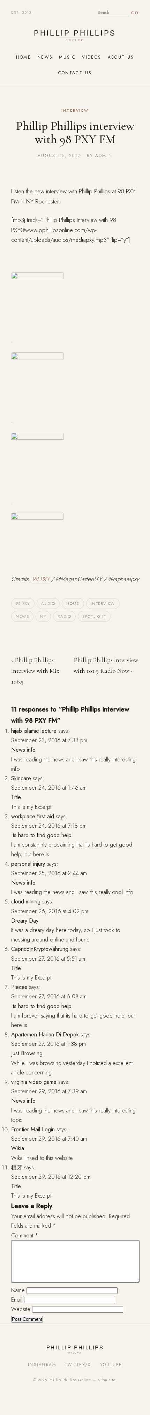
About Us (121, 57)
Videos (91, 57)
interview (103, 603)
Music (67, 57)
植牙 (16, 1167)
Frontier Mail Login (33, 1129)
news (22, 616)
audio (48, 603)
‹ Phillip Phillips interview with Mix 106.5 (35, 671)
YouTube (111, 1365)
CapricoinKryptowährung (39, 949)
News (45, 57)
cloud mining (25, 902)
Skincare (21, 778)
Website (20, 1309)
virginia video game (34, 1082)
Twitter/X (78, 1365)
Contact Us (75, 73)
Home (23, 57)
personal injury (28, 864)
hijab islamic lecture (34, 731)
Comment (24, 1235)
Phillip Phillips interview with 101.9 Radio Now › (106, 665)
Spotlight (94, 616)
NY (43, 616)
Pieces (19, 987)
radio (64, 616)
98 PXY (41, 579)
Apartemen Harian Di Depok (45, 1034)
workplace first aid (32, 816)
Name (18, 1290)
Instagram (42, 1365)
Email (16, 1300)
